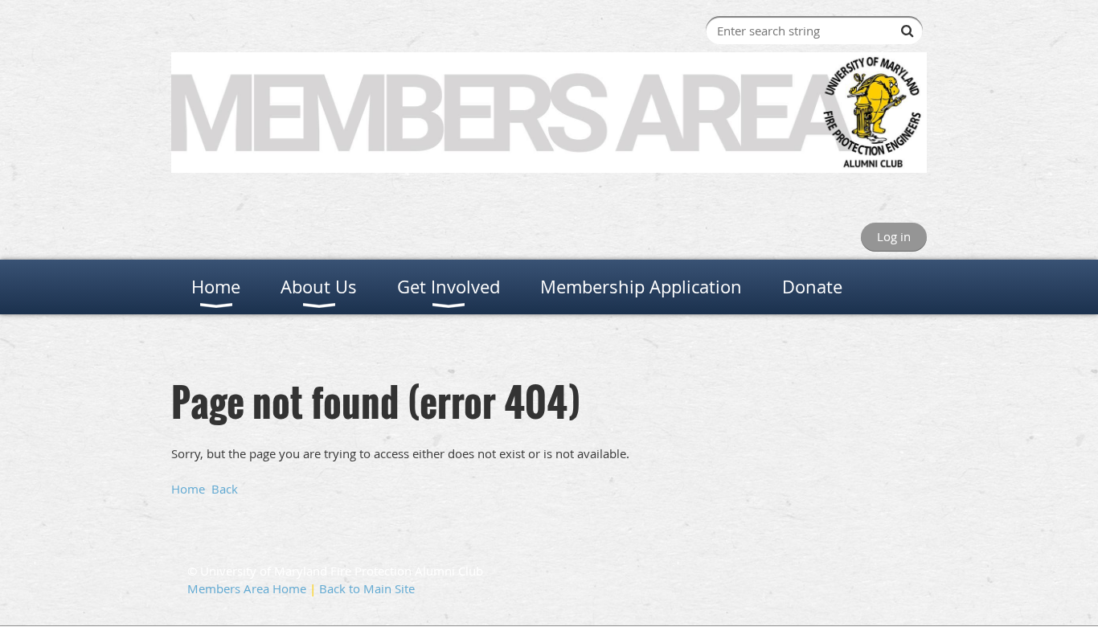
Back (224, 489)
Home (188, 489)
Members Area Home (246, 588)
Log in (894, 236)
